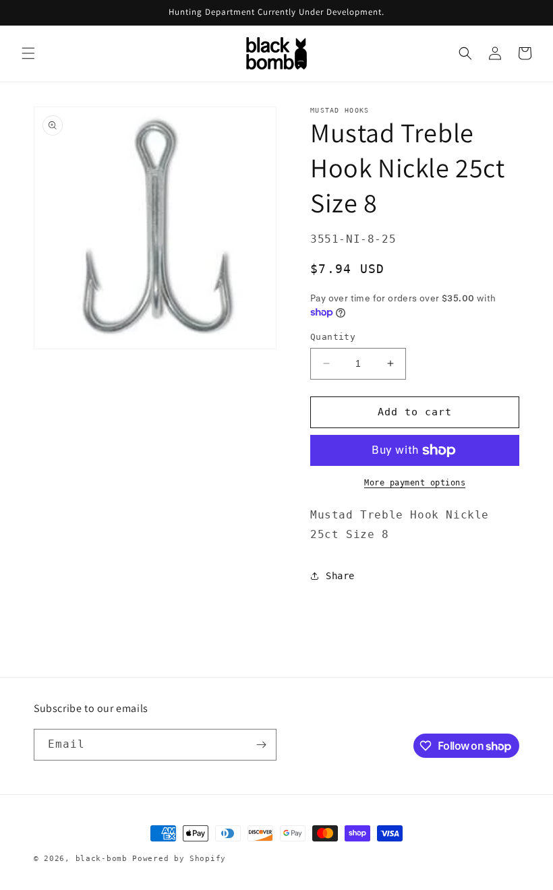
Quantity (332, 337)
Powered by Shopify (179, 858)
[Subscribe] (261, 745)
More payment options (414, 482)
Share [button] (340, 575)
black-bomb (101, 858)
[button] (28, 53)
